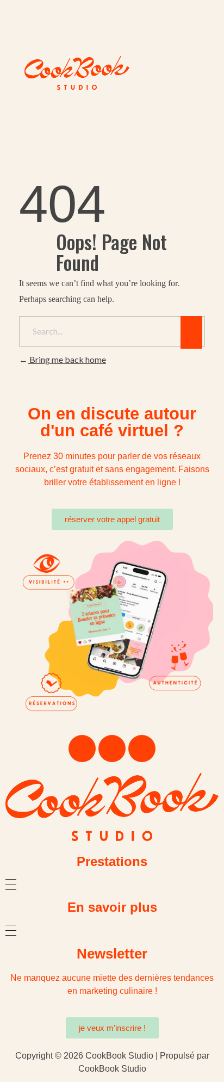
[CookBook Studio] (112, 807)
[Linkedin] (141, 748)
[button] (112, 43)
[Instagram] (112, 748)
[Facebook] (82, 748)
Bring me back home (67, 359)
